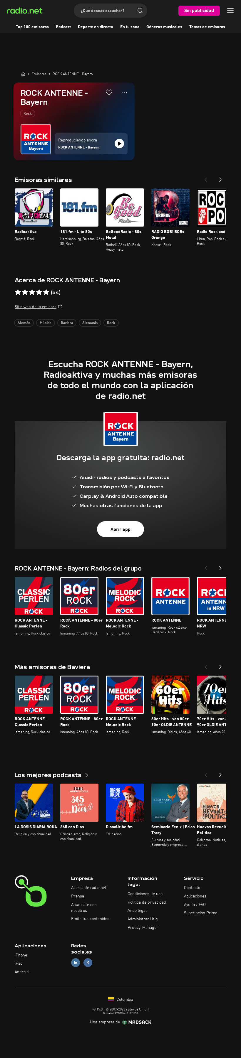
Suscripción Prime (200, 913)
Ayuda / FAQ (195, 905)
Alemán (24, 323)
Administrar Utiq (143, 919)
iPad (19, 963)
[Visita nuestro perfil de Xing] (88, 963)
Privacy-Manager (143, 928)
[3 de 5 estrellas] (32, 292)
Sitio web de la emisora (35, 307)
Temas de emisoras (207, 27)
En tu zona (129, 27)
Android (22, 972)
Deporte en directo (95, 27)
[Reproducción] (119, 143)
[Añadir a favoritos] (109, 92)
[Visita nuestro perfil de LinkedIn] (75, 963)
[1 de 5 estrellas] (17, 292)
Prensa (77, 896)
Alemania (90, 323)
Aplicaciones (195, 896)
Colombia (124, 1000)
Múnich (45, 323)
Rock (28, 114)
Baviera (67, 323)
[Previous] (206, 178)
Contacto (192, 888)
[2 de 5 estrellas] (25, 292)
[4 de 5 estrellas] (39, 292)
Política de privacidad (147, 902)
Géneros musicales (164, 27)
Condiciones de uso (145, 894)
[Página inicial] (23, 74)
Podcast (63, 27)
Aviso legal (137, 911)
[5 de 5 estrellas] (46, 292)
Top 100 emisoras (32, 27)
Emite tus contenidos (90, 919)
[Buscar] (140, 10)
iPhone (21, 955)
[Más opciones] (124, 92)
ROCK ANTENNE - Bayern (78, 147)
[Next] (220, 178)
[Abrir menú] (230, 10)
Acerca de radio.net (88, 888)
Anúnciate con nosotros (84, 908)
